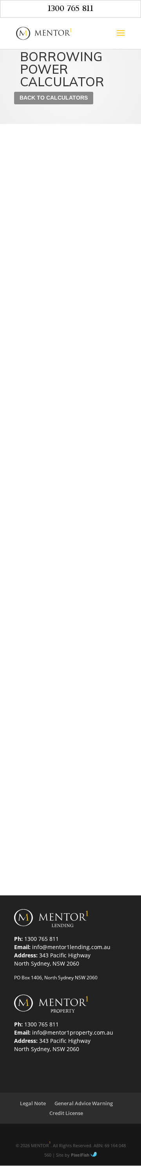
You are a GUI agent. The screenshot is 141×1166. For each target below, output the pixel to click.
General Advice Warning (83, 1103)
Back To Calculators (54, 98)
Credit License (66, 1113)
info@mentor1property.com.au (72, 1032)
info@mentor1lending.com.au (71, 947)
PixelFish (80, 1155)
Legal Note (33, 1103)
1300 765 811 (71, 9)
